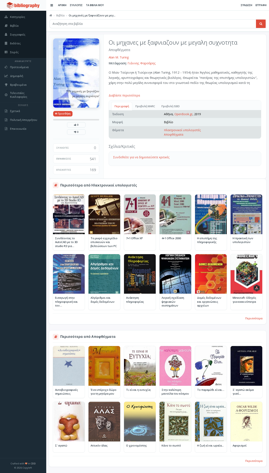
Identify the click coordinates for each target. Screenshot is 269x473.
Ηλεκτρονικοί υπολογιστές (182, 130)
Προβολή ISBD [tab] (170, 106)
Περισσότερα (253, 318)
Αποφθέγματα (173, 134)
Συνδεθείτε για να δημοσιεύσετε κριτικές (141, 157)
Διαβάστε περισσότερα (124, 95)
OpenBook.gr (183, 114)
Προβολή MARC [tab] (145, 106)
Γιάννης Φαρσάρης (142, 63)
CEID (33, 463)
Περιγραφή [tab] (122, 106)
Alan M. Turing (119, 57)
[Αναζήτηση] (261, 24)
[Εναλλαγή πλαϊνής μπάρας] (51, 5)
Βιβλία (60, 15)
